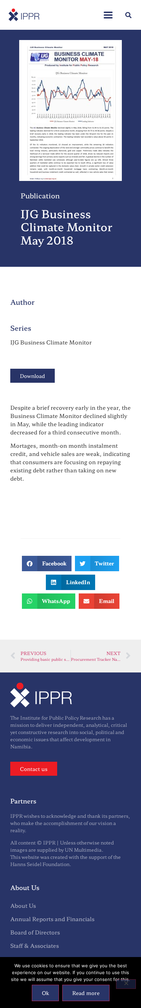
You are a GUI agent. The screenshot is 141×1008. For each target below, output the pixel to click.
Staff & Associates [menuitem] (34, 945)
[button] (108, 11)
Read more (86, 992)
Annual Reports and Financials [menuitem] (52, 919)
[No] (126, 984)
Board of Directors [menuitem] (35, 932)
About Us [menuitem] (23, 905)
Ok (45, 992)
